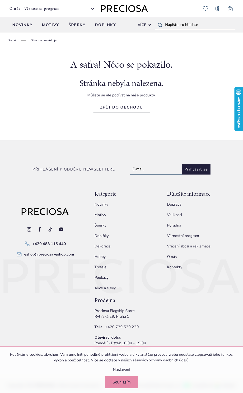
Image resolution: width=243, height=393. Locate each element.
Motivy (100, 215)
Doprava (174, 204)
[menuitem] (22, 25)
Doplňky (101, 235)
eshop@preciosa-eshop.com (49, 254)
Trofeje (100, 267)
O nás (14, 8)
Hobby (100, 256)
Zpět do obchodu (121, 107)
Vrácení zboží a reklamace (188, 246)
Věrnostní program (42, 8)
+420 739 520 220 (122, 327)
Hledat (160, 25)
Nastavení (121, 370)
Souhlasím (121, 382)
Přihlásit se (196, 169)
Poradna (174, 225)
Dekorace (102, 246)
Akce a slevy (105, 288)
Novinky (101, 204)
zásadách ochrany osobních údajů (160, 360)
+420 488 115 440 (49, 243)
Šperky (100, 225)
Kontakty (174, 267)
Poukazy (101, 277)
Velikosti (174, 215)
